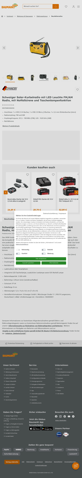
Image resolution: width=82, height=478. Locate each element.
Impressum (62, 213)
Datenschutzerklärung (50, 213)
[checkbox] (18, 250)
